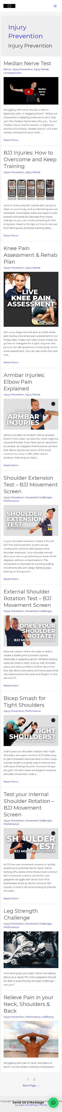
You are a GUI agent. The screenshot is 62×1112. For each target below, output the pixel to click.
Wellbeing (48, 1016)
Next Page (31, 1085)
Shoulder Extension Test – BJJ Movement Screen (31, 485)
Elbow (7, 69)
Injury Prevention (22, 69)
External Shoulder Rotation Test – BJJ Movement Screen (27, 598)
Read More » (11, 140)
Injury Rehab (41, 69)
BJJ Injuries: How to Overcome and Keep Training (30, 159)
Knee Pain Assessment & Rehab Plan (30, 255)
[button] (53, 1102)
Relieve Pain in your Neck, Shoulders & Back (28, 1004)
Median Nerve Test (27, 63)
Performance (11, 500)
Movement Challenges (38, 497)
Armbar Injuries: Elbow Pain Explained (24, 382)
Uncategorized (12, 72)
